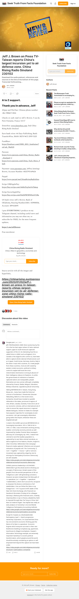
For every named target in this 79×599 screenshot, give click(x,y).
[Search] (51, 3)
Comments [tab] (6, 324)
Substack (30, 595)
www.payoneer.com (18, 168)
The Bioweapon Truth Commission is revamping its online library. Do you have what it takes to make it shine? (65, 94)
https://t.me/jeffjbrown (11, 227)
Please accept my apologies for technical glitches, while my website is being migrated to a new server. (65, 103)
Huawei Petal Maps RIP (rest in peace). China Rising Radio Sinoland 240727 (64, 121)
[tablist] (10, 324)
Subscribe (63, 3)
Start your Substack (34, 590)
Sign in (73, 3)
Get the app (49, 590)
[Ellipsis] (39, 342)
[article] (61, 96)
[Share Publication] (55, 3)
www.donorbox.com (19, 125)
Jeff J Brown (10, 85)
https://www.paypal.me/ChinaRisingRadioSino (20, 179)
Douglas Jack (10, 342)
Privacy (38, 585)
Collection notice (51, 585)
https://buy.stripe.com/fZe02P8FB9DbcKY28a (20, 195)
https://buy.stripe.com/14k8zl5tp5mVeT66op (20, 187)
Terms (43, 585)
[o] (49, 95)
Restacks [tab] (14, 324)
